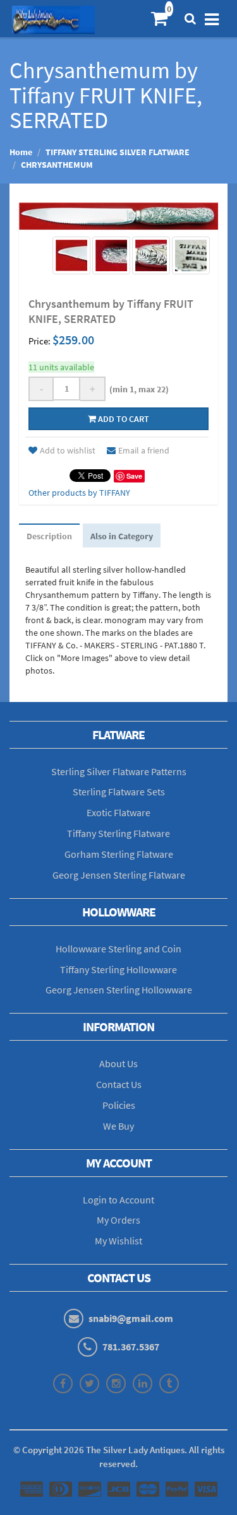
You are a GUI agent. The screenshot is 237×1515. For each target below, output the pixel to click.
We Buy (118, 1126)
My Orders (118, 1220)
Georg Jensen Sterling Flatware (118, 875)
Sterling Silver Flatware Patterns (118, 771)
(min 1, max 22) (137, 389)
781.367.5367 (130, 1346)
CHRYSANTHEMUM (57, 164)
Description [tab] (49, 536)
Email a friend (143, 450)
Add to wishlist (67, 450)
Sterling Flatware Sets (119, 791)
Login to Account (118, 1199)
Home (20, 152)
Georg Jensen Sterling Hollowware (119, 989)
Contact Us (119, 1084)
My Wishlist (118, 1240)
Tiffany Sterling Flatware (118, 833)
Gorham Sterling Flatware (118, 854)
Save (134, 476)
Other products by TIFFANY (79, 492)
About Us (118, 1063)
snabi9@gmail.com (130, 1318)
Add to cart (122, 418)
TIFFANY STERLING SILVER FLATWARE (118, 152)
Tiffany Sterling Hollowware (118, 969)
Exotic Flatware (118, 812)
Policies (118, 1105)
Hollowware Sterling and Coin (118, 948)
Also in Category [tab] (121, 536)
